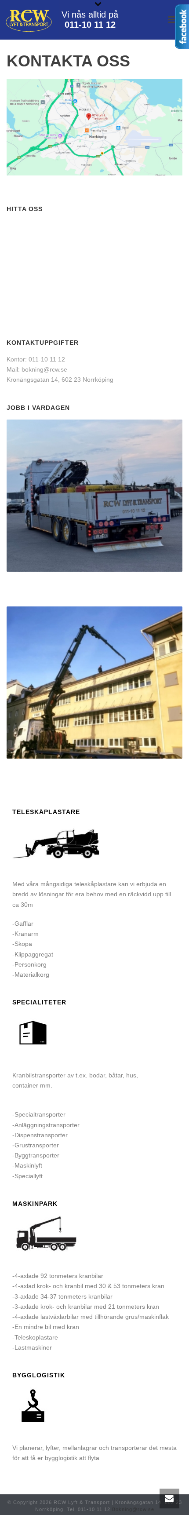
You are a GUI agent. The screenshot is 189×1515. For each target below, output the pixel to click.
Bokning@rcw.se (133, 1509)
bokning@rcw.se (44, 369)
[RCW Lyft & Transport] (29, 20)
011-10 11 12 (90, 24)
